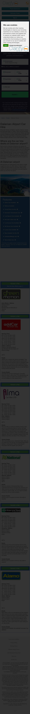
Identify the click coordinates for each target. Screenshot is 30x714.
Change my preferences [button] (15, 45)
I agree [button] (6, 45)
